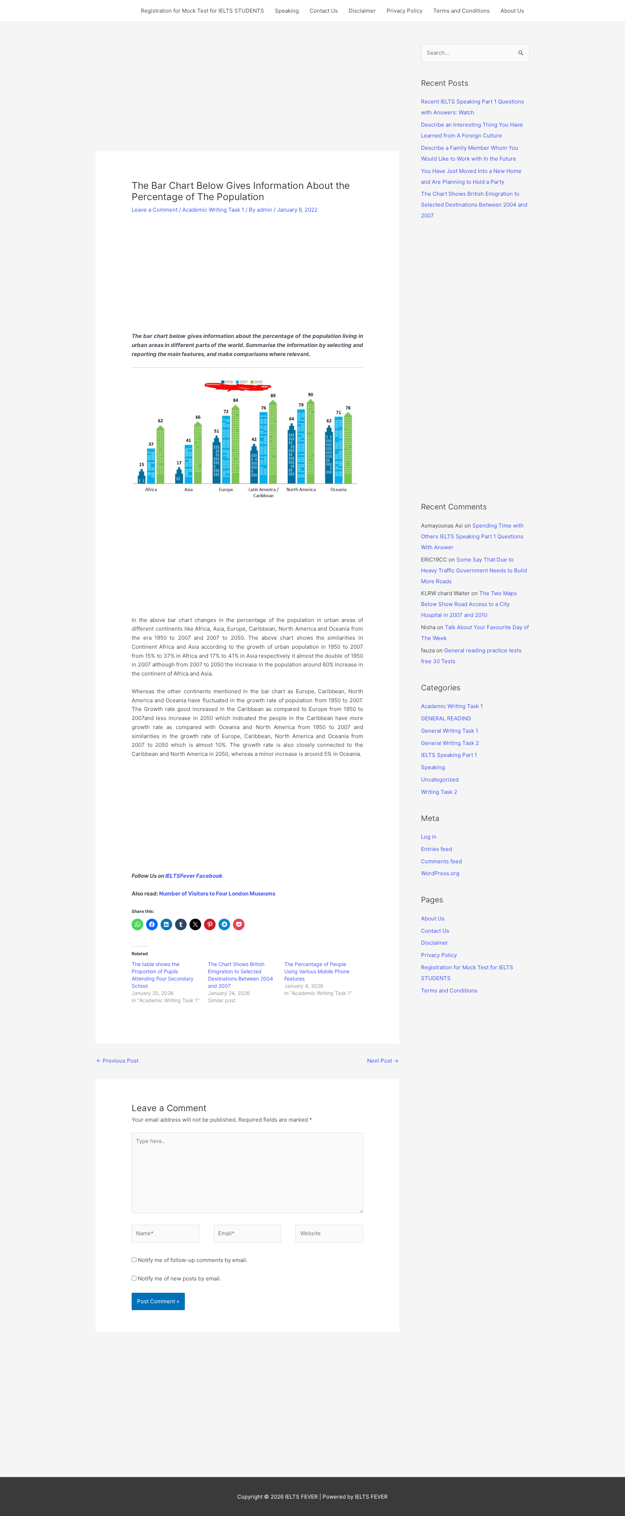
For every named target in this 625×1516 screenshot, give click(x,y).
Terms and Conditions (461, 10)
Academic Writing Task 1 (213, 209)
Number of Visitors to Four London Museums (217, 893)
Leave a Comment (155, 209)
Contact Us (324, 10)
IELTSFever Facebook (194, 875)
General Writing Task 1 (449, 730)
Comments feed (441, 861)
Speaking (287, 10)
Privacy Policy (404, 10)
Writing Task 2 (439, 791)
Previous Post (117, 1060)
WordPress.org (440, 873)
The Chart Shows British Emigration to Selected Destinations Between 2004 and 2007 (474, 204)
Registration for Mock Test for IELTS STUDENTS (202, 10)
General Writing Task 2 (450, 743)
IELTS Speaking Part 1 (449, 754)
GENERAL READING (446, 718)
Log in (429, 836)
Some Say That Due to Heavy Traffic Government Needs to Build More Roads (474, 570)
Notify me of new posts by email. (179, 1278)
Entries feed (436, 849)
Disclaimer (362, 10)
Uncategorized (440, 779)
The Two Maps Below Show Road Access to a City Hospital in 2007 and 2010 (469, 604)
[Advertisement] (247, 97)
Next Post (383, 1060)
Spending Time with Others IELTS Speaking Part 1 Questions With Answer (472, 536)
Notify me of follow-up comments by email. (192, 1260)
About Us (512, 10)
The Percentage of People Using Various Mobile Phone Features (316, 971)
